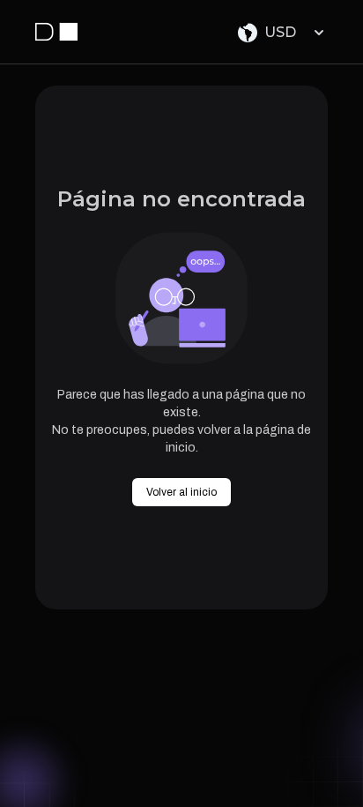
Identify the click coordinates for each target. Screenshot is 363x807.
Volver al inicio (181, 492)
